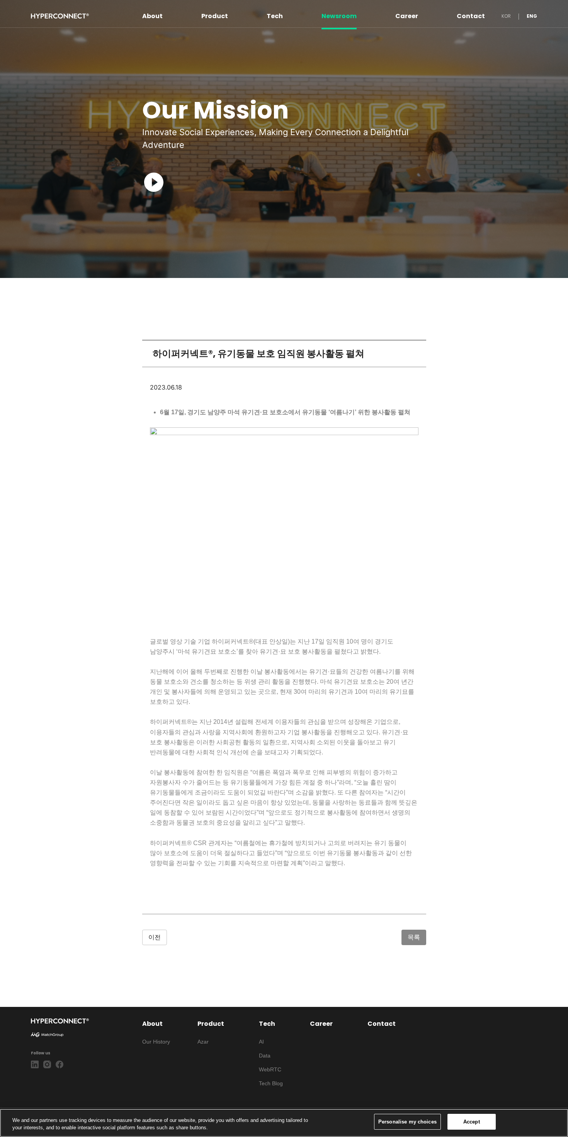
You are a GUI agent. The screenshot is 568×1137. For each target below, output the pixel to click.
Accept (471, 1122)
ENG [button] (532, 16)
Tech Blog (271, 1083)
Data (264, 1055)
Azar (203, 1042)
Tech (275, 16)
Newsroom (339, 16)
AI (261, 1042)
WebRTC (270, 1069)
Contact (471, 16)
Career (406, 16)
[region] (284, 1123)
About (152, 16)
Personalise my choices (407, 1122)
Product (214, 16)
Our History (156, 1042)
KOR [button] (506, 16)
